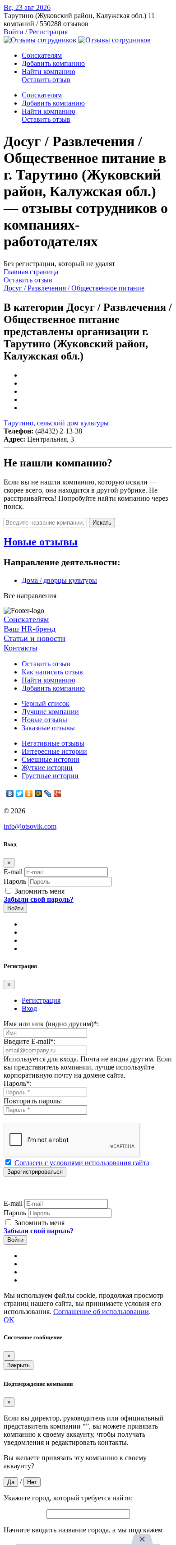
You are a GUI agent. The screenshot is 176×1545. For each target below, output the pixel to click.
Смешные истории (50, 759)
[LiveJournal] (48, 793)
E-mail (13, 872)
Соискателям (42, 55)
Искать (102, 522)
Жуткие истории (47, 767)
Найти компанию (48, 71)
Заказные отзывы (48, 728)
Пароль (15, 881)
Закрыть (18, 1365)
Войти (13, 32)
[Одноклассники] (29, 793)
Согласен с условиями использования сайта (81, 1163)
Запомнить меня (39, 891)
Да (10, 1482)
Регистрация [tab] (41, 1000)
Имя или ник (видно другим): (51, 1024)
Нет (32, 1482)
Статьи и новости (34, 638)
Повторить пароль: (33, 1101)
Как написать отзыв (52, 672)
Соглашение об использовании (101, 1311)
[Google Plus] (57, 793)
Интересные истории (54, 751)
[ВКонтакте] (10, 793)
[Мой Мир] (38, 793)
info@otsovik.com (30, 826)
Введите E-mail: (30, 1041)
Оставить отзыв (46, 79)
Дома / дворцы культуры (59, 580)
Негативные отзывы (53, 743)
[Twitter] (19, 793)
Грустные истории (50, 775)
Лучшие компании (50, 711)
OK (9, 1320)
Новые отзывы (44, 720)
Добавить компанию (53, 63)
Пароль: (18, 1083)
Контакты (20, 647)
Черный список (45, 703)
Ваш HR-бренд (30, 628)
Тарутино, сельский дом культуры (56, 423)
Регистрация (48, 32)
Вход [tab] (29, 1008)
